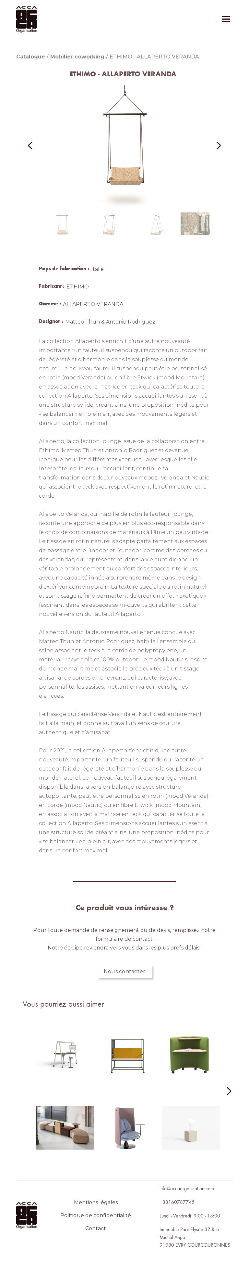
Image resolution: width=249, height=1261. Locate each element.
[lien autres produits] (65, 1059)
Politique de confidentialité (95, 1215)
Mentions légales (96, 1202)
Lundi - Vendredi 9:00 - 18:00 (190, 1215)
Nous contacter (125, 971)
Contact (95, 1228)
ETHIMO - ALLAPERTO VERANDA (154, 57)
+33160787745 (177, 1202)
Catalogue (30, 57)
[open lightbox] (124, 145)
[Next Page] (225, 1091)
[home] (26, 19)
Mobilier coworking (77, 57)
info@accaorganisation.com (187, 1188)
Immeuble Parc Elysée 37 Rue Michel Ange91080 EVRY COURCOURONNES (195, 1237)
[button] (226, 19)
